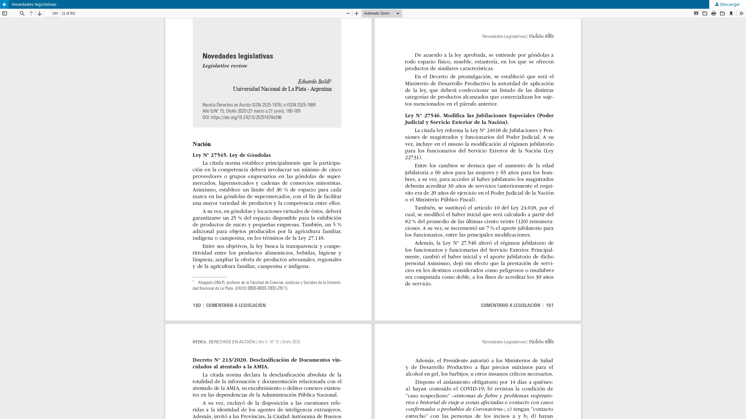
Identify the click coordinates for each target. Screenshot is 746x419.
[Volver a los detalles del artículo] (4, 4)
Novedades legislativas (34, 4)
